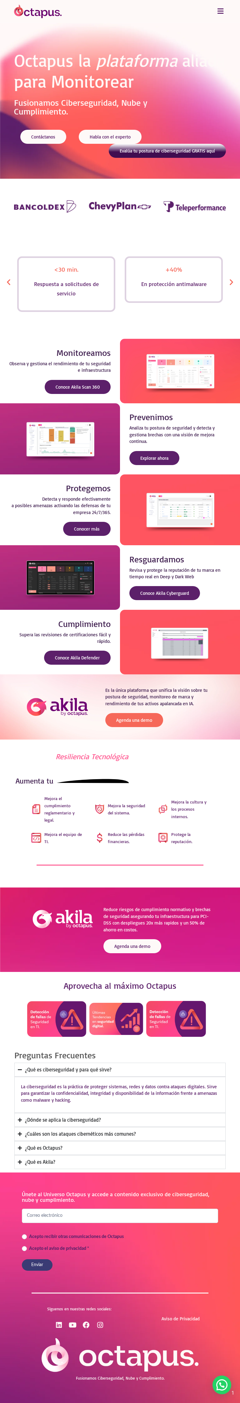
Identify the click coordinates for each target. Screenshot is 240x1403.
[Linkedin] (59, 1325)
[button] (220, 11)
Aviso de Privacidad (181, 1319)
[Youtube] (72, 1325)
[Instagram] (100, 1325)
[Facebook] (86, 1325)
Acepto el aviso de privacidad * (58, 1248)
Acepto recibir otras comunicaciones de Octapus (76, 1237)
